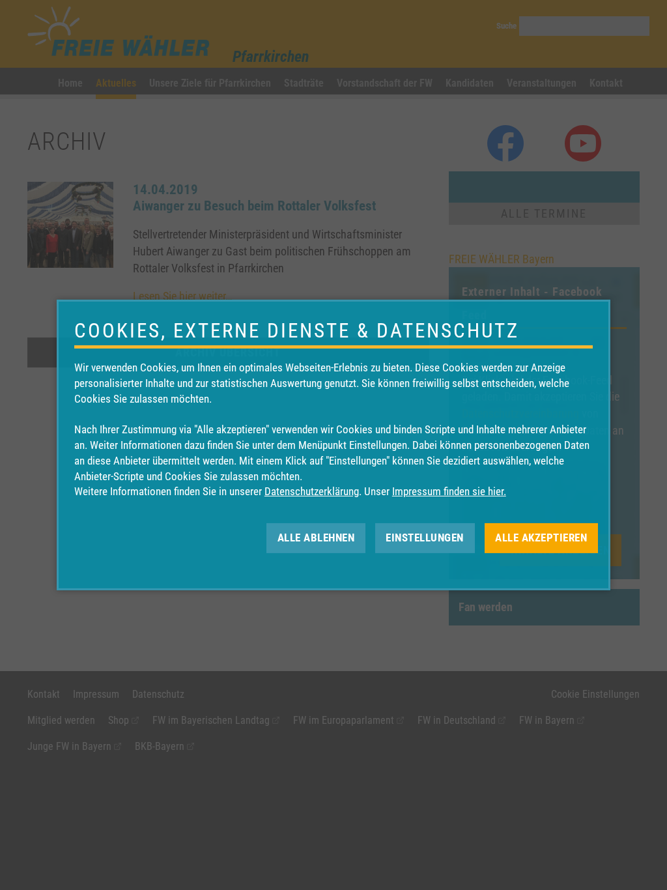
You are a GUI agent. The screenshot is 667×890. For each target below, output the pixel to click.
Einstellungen (425, 537)
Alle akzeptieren (541, 537)
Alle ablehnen (316, 537)
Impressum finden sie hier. (449, 491)
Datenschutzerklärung (311, 491)
